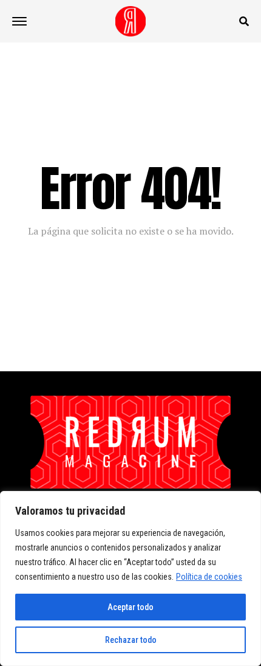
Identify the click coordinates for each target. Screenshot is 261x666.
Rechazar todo (131, 640)
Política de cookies (209, 577)
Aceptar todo (130, 607)
